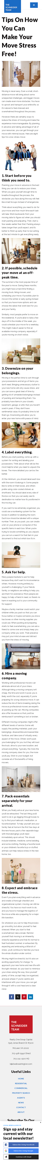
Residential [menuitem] (21, 1083)
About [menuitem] (21, 1112)
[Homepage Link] (12, 6)
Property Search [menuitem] (21, 1093)
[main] (21, 508)
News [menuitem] (21, 1102)
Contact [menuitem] (21, 1107)
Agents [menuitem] (21, 1098)
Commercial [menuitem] (21, 1088)
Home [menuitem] (21, 1078)
